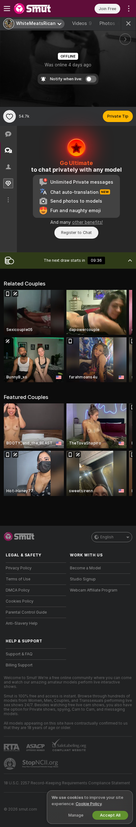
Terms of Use (18, 579)
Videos (82, 23)
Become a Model (85, 568)
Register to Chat (76, 232)
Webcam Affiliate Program (93, 590)
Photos (109, 23)
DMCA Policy (18, 590)
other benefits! (87, 222)
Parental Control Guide (26, 612)
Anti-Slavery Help (22, 623)
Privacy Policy (19, 568)
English (107, 537)
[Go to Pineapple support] (10, 764)
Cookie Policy (89, 803)
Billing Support (19, 665)
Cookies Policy (20, 601)
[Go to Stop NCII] (40, 764)
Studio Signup (83, 579)
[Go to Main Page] (41, 8)
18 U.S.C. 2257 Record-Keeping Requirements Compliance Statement (67, 783)
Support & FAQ (19, 654)
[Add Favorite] (9, 116)
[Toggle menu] (7, 8)
